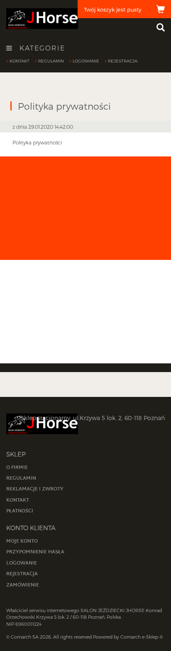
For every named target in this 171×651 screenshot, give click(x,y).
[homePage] (42, 18)
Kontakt (19, 60)
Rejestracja (122, 60)
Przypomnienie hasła (35, 552)
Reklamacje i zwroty (35, 489)
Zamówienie (22, 585)
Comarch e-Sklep (139, 636)
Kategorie (41, 48)
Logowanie (86, 60)
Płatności (19, 511)
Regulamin (51, 60)
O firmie (17, 467)
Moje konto (22, 541)
